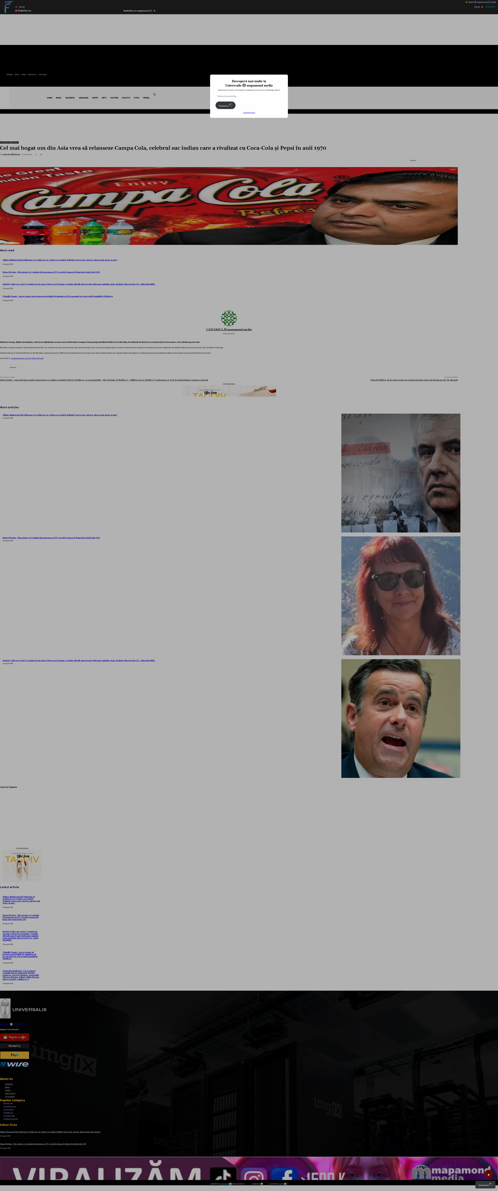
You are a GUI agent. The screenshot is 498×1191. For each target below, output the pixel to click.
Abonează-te (224, 106)
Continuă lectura (249, 113)
